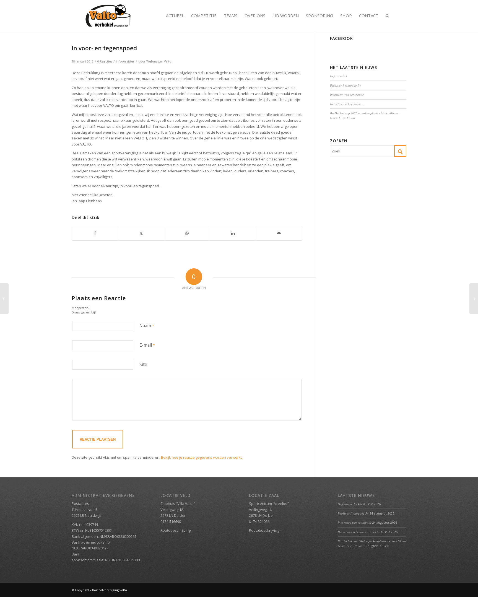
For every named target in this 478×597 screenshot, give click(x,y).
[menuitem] (175, 15)
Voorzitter (126, 61)
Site (143, 364)
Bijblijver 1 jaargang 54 (345, 85)
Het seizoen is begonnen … (347, 104)
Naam (146, 326)
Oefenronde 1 (338, 76)
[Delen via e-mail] (279, 233)
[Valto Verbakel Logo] (108, 15)
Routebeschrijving (175, 530)
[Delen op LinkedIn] (233, 233)
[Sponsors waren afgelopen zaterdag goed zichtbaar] (4, 298)
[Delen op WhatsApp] (187, 233)
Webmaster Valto (158, 61)
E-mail (147, 345)
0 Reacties (104, 61)
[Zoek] (387, 15)
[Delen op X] (141, 233)
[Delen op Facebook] (95, 233)
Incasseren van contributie (347, 94)
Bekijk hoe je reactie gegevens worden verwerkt (201, 457)
